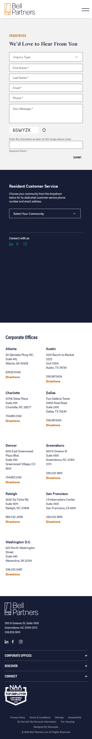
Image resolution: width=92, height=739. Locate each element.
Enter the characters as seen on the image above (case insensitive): (40, 139)
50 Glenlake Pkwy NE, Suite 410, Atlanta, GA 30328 (20, 359)
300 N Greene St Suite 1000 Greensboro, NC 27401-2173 (60, 457)
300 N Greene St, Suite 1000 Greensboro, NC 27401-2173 (22, 625)
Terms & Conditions (39, 717)
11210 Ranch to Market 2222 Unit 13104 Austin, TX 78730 (60, 361)
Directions (13, 377)
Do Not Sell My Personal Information (36, 721)
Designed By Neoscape (45, 726)
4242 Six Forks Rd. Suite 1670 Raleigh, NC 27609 (17, 503)
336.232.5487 (14, 569)
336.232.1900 (54, 473)
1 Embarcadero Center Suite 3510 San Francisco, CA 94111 (61, 503)
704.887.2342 (14, 416)
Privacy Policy (17, 717)
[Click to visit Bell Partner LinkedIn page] (11, 244)
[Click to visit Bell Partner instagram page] (25, 244)
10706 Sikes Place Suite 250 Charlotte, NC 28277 (18, 402)
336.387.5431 (53, 420)
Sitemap (59, 717)
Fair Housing (67, 721)
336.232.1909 (54, 517)
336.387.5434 (54, 376)
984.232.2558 (14, 517)
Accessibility (74, 717)
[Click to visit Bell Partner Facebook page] (18, 244)
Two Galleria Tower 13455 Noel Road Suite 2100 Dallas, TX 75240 (58, 404)
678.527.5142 (13, 372)
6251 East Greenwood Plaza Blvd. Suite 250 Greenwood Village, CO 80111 (20, 459)
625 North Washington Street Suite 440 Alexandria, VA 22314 (20, 554)
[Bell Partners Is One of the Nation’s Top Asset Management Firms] (20, 9)
